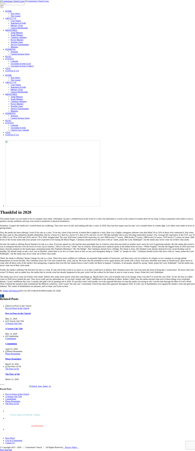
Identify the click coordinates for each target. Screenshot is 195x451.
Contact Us (10, 443)
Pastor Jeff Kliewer (11, 291)
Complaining (10, 338)
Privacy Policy (71, 447)
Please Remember (12, 354)
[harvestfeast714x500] (52, 206)
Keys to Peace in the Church (17, 308)
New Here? (10, 438)
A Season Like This (13, 323)
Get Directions (37, 426)
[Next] (3, 384)
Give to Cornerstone (13, 440)
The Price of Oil (12, 369)
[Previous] (1, 384)
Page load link (6, 450)
